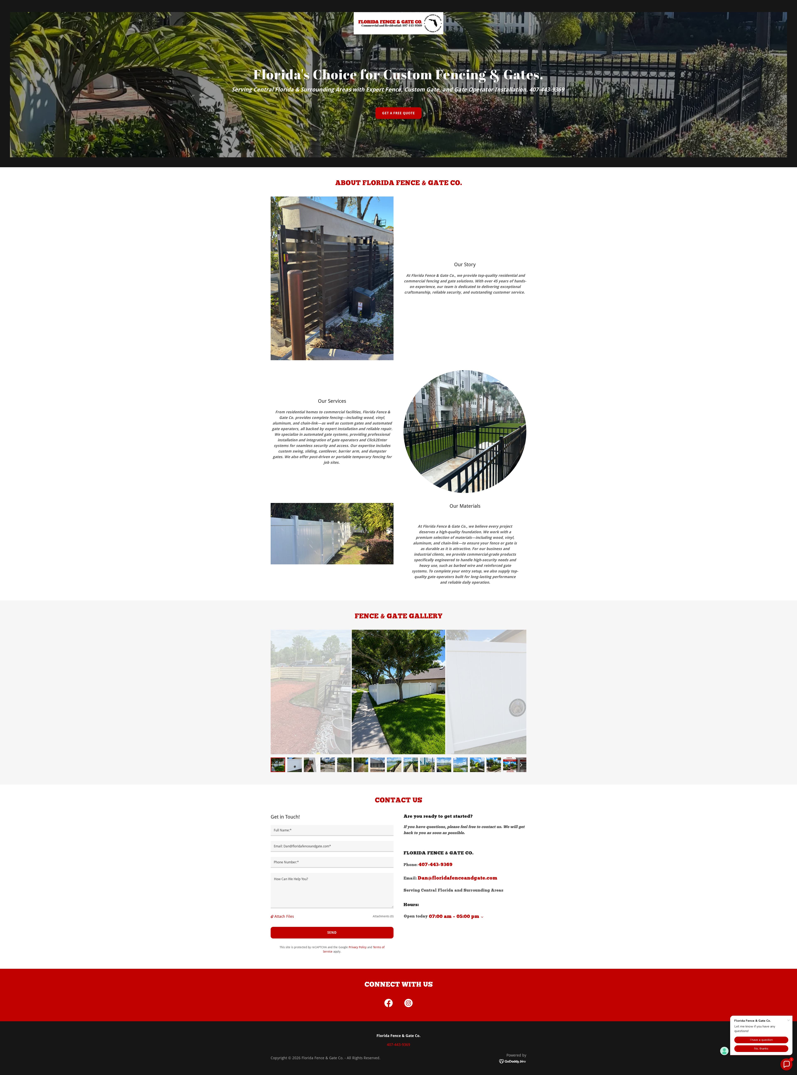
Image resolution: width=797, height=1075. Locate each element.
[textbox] (332, 830)
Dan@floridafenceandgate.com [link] (457, 878)
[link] (399, 5)
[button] (272, 916)
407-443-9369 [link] (435, 864)
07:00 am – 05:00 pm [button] (454, 916)
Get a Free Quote (398, 113)
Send (332, 933)
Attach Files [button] (284, 916)
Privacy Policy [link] (358, 947)
